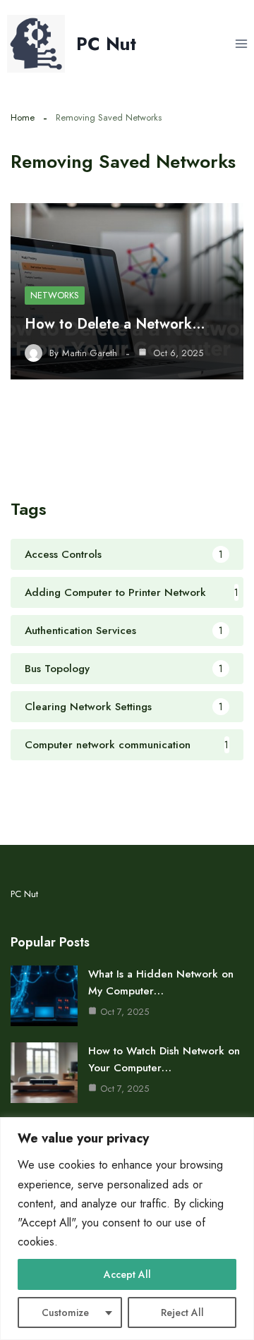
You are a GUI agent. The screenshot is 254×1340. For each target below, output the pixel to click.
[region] (127, 1228)
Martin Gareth (89, 353)
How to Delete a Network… (115, 324)
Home (23, 117)
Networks (54, 295)
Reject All (182, 1312)
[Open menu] (241, 43)
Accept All (127, 1274)
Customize (65, 1312)
